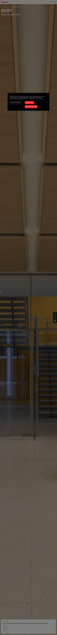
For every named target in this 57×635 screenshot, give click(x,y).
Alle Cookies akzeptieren (31, 106)
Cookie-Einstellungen (15, 102)
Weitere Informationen (39, 98)
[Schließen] (47, 94)
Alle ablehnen (29, 102)
